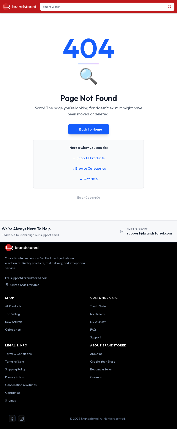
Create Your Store (102, 362)
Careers (96, 377)
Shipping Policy (15, 369)
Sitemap (10, 400)
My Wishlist (98, 322)
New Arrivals (13, 322)
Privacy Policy (14, 377)
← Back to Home (88, 129)
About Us (96, 354)
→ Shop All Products (88, 158)
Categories (13, 330)
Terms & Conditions (18, 354)
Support (95, 337)
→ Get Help (88, 179)
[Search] (170, 7)
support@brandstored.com (149, 233)
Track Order (98, 306)
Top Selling (12, 314)
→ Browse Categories (88, 168)
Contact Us (13, 393)
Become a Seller (101, 369)
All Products (13, 306)
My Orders (97, 314)
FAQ (93, 330)
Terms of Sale (14, 362)
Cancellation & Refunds (21, 385)
